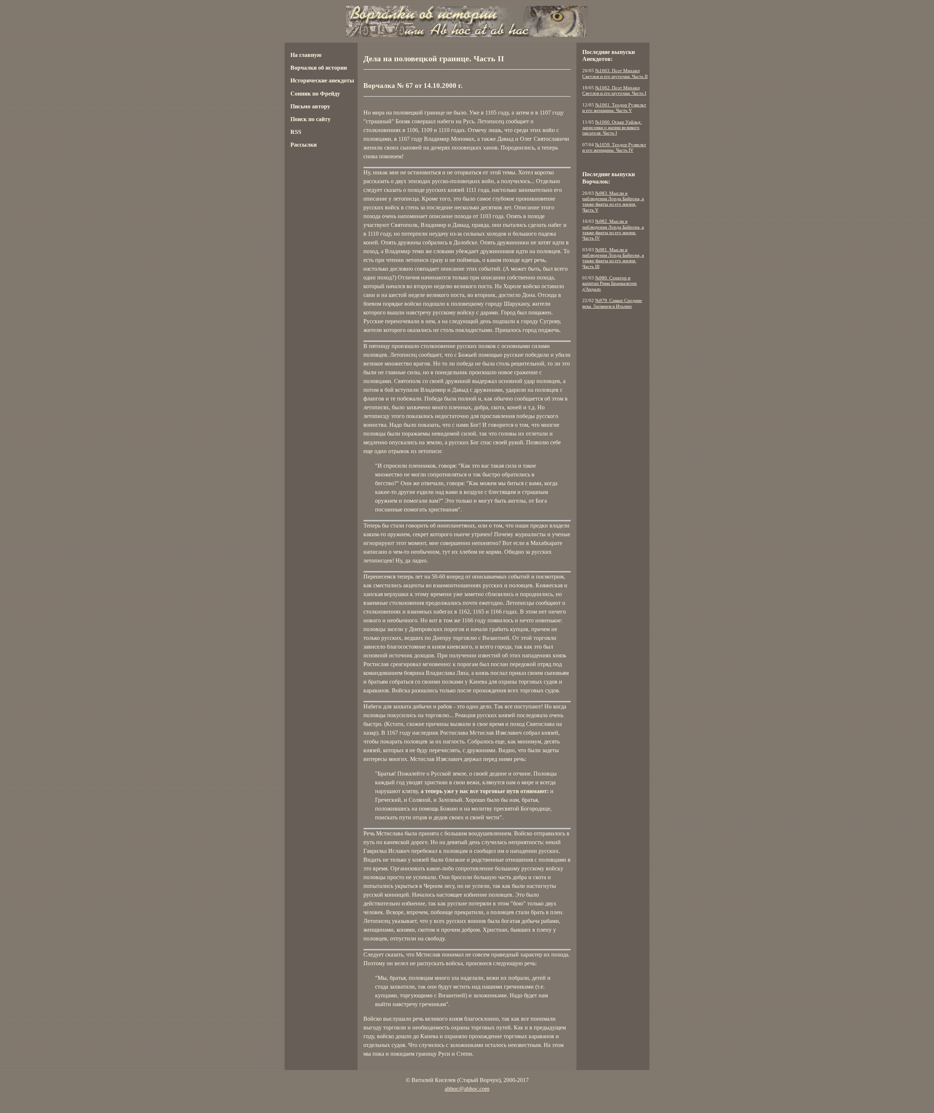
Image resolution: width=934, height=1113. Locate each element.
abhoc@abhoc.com (467, 1089)
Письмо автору (310, 106)
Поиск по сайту (310, 119)
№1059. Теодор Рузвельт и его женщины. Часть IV (614, 147)
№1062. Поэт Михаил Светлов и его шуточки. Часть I (614, 90)
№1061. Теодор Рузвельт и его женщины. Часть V (614, 108)
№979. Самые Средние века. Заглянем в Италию (612, 303)
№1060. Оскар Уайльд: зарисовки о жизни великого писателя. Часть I (612, 128)
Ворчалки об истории (318, 68)
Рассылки (303, 145)
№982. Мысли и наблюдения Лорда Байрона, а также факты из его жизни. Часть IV (613, 230)
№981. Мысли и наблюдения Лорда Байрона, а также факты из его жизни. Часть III (613, 258)
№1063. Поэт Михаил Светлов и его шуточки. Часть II (615, 73)
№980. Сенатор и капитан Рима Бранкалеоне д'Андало (609, 283)
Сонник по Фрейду (315, 93)
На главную (305, 55)
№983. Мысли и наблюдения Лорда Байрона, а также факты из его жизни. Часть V (613, 202)
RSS (295, 132)
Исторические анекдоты (322, 80)
